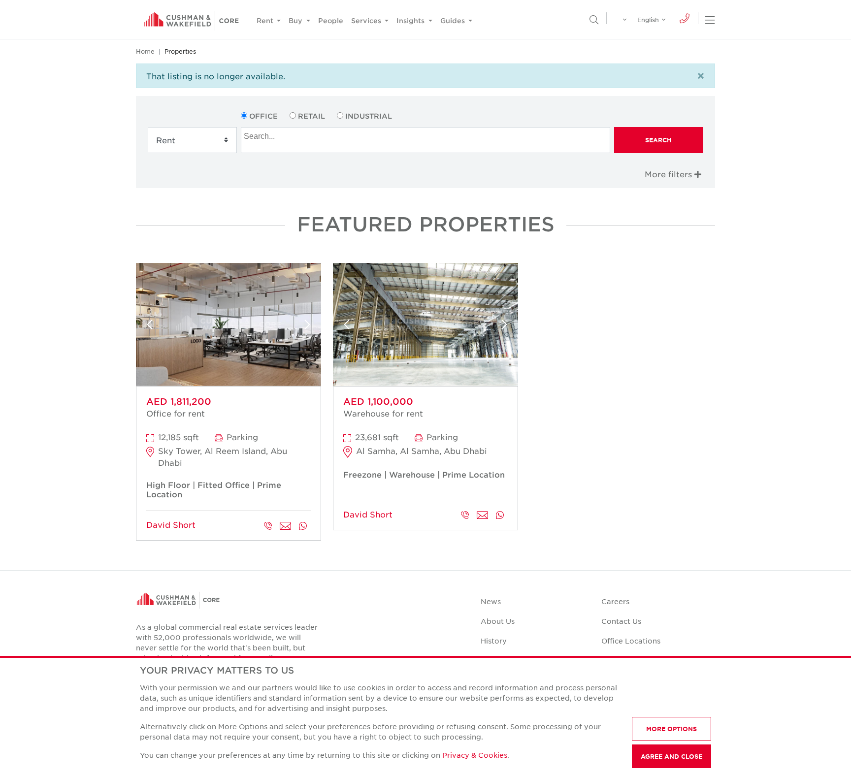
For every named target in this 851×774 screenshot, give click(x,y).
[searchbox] (426, 134)
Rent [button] (266, 20)
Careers (615, 601)
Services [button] (367, 20)
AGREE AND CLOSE (671, 756)
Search (658, 140)
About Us (498, 620)
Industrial (368, 116)
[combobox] (425, 140)
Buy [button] (296, 20)
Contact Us (621, 620)
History (494, 640)
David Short (171, 524)
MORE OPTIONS (671, 729)
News (491, 601)
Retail (311, 116)
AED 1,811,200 (178, 401)
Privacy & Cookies (474, 754)
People (330, 20)
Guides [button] (453, 20)
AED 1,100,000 (378, 401)
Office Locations (630, 640)
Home (145, 51)
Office (263, 116)
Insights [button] (411, 20)
